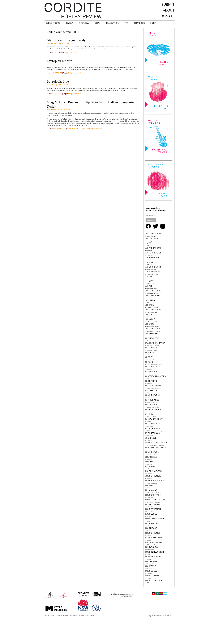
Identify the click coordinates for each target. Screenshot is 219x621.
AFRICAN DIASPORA (157, 376)
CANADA (153, 490)
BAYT (150, 357)
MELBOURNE (155, 504)
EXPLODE (152, 438)
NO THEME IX (154, 348)
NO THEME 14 (155, 253)
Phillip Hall (66, 43)
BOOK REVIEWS (57, 128)
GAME (151, 324)
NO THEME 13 (155, 267)
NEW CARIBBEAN (155, 419)
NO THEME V (153, 452)
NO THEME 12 (155, 291)
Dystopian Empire (59, 61)
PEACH (151, 362)
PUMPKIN (153, 523)
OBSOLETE (154, 485)
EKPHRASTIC (155, 428)
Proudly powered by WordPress (161, 615)
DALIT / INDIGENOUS (158, 443)
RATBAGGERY (155, 538)
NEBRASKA (154, 571)
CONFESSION (154, 433)
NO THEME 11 (155, 310)
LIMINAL (152, 300)
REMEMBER (154, 257)
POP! (151, 286)
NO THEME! (154, 576)
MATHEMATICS (154, 409)
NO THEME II (154, 533)
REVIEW (69, 23)
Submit (168, 4)
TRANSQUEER (154, 386)
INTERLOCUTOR (156, 552)
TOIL (151, 462)
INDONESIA (154, 547)
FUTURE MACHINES (157, 447)
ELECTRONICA (155, 580)
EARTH (151, 353)
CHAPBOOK (139, 23)
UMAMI (152, 466)
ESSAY (97, 23)
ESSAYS (55, 52)
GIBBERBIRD (155, 557)
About (169, 10)
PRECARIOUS (155, 248)
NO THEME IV (155, 476)
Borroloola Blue (58, 81)
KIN (150, 315)
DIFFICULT (152, 390)
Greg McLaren (66, 109)
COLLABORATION (157, 500)
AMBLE (152, 319)
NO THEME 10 (155, 329)
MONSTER (152, 371)
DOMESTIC (152, 381)
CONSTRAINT (155, 495)
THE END (153, 457)
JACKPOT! (153, 561)
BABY (151, 281)
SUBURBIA (152, 405)
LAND (150, 414)
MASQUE (153, 528)
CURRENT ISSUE (53, 23)
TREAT (152, 277)
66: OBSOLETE (57, 73)
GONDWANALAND (157, 519)
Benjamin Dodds (74, 128)
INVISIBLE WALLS (156, 272)
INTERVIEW (83, 23)
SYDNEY (153, 566)
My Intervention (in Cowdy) (67, 40)
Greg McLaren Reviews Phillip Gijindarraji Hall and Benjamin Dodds (90, 104)
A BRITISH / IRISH (156, 481)
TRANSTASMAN (156, 471)
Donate (167, 16)
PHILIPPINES (153, 400)
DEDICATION (154, 295)
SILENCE (153, 514)
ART (126, 23)
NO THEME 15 (155, 234)
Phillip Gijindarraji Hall (71, 52)
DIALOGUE (153, 239)
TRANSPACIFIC (156, 542)
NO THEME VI (154, 424)
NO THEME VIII (154, 367)
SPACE (152, 262)
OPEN (151, 305)
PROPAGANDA (158, 343)
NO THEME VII (154, 395)
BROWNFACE (155, 333)
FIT (150, 243)
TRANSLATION (112, 23)
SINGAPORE (153, 338)
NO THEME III (155, 509)
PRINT (153, 23)
